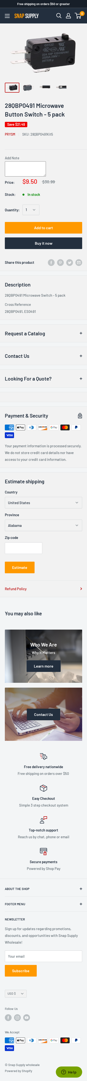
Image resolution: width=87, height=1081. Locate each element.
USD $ (11, 993)
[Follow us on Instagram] (17, 1017)
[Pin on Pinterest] (60, 262)
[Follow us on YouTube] (26, 1017)
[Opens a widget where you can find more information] (69, 1072)
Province (12, 515)
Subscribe (20, 970)
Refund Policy (16, 589)
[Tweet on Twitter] (69, 262)
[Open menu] (7, 16)
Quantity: (12, 210)
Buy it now (43, 243)
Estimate (19, 567)
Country (11, 492)
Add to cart (43, 227)
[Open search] (59, 15)
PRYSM (10, 134)
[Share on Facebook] (51, 262)
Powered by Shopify (18, 1071)
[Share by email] (78, 262)
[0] (78, 16)
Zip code (11, 537)
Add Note (12, 158)
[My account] (68, 15)
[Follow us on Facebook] (8, 1017)
